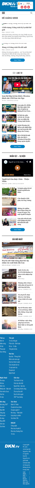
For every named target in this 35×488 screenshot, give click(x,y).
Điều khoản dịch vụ (25, 478)
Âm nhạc (2, 380)
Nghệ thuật (12, 373)
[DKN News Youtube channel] (22, 7)
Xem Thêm (17, 60)
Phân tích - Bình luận (14, 343)
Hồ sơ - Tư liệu (13, 346)
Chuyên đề (12, 370)
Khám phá (2, 415)
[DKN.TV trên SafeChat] (19, 3)
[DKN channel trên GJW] (27, 3)
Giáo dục (16, 377)
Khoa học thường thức (17, 431)
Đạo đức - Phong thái (14, 356)
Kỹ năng (2, 418)
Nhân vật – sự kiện (17, 156)
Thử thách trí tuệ (18, 380)
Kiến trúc (2, 386)
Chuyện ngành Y (15, 410)
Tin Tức (4, 100)
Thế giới (20, 303)
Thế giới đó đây (13, 349)
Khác (3, 32)
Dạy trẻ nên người (18, 394)
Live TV (19, 72)
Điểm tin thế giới (6, 265)
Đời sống (20, 329)
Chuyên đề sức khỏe (16, 407)
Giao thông (3, 352)
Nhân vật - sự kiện (7, 183)
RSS (24, 475)
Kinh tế (2, 341)
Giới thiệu (24, 473)
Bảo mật (25, 482)
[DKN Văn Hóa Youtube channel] (28, 7)
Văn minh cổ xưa (4, 391)
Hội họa (2, 383)
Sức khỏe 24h (14, 418)
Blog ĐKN (2, 421)
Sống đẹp (2, 412)
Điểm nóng (21, 278)
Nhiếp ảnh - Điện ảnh (5, 388)
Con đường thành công (20, 388)
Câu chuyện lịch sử (14, 364)
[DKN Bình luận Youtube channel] (25, 7)
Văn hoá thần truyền (14, 362)
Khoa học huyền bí (16, 428)
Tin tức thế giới (13, 341)
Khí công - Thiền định (16, 412)
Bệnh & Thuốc (15, 404)
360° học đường (18, 397)
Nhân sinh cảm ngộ (14, 359)
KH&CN (13, 423)
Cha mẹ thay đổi (18, 391)
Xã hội (1, 346)
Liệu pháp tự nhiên (16, 415)
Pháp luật (2, 349)
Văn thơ (2, 394)
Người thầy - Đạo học (19, 386)
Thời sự (20, 289)
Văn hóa (11, 353)
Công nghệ (14, 425)
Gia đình (2, 407)
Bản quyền (26, 484)
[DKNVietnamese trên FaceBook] (21, 3)
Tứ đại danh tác (13, 367)
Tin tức (13, 434)
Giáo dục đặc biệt (18, 383)
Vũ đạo (2, 397)
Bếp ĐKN (2, 410)
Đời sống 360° (4, 404)
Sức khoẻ (2, 426)
